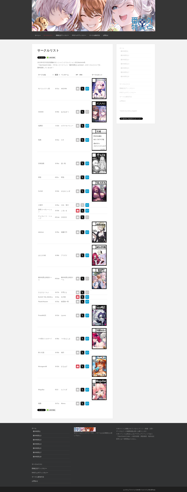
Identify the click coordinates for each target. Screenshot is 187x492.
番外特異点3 (125, 60)
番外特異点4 (125, 64)
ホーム (37, 35)
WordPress (151, 490)
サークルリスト (48, 35)
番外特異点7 (125, 72)
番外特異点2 (125, 55)
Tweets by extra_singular (128, 111)
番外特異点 (124, 51)
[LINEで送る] (51, 57)
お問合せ (105, 35)
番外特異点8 (125, 76)
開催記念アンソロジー (62, 35)
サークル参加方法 (94, 35)
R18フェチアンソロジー (79, 35)
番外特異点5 (125, 68)
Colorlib (137, 490)
